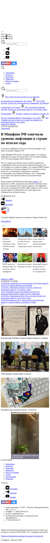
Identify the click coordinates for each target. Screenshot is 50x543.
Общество (10, 470)
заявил (35, 182)
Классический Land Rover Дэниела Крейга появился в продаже (24, 338)
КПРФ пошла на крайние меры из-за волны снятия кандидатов (9, 267)
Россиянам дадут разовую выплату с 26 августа (19, 410)
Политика (9, 468)
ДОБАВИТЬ (6, 221)
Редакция (9, 479)
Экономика (5, 128)
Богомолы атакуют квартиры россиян (25, 265)
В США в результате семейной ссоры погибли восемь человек (9, 244)
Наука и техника (12, 472)
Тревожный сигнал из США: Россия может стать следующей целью (25, 242)
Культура (9, 466)
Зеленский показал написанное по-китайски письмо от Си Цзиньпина (40, 267)
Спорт (8, 475)
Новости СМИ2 (7, 279)
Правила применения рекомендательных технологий (22, 536)
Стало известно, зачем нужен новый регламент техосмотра (39, 242)
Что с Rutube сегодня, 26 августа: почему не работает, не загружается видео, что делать (24, 120)
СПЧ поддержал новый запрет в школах (16, 374)
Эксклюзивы (11, 477)
